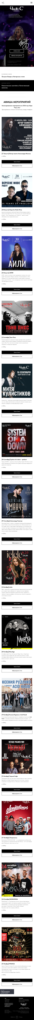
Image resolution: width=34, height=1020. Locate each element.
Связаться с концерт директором (24, 999)
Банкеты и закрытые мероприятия (24, 1000)
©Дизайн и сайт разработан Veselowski (23, 1011)
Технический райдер (22, 1001)
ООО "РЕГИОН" (7, 1010)
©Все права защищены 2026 (25, 1012)
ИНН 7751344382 (7, 1011)
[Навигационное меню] (31, 2)
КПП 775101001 (7, 1012)
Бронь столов (7, 1001)
